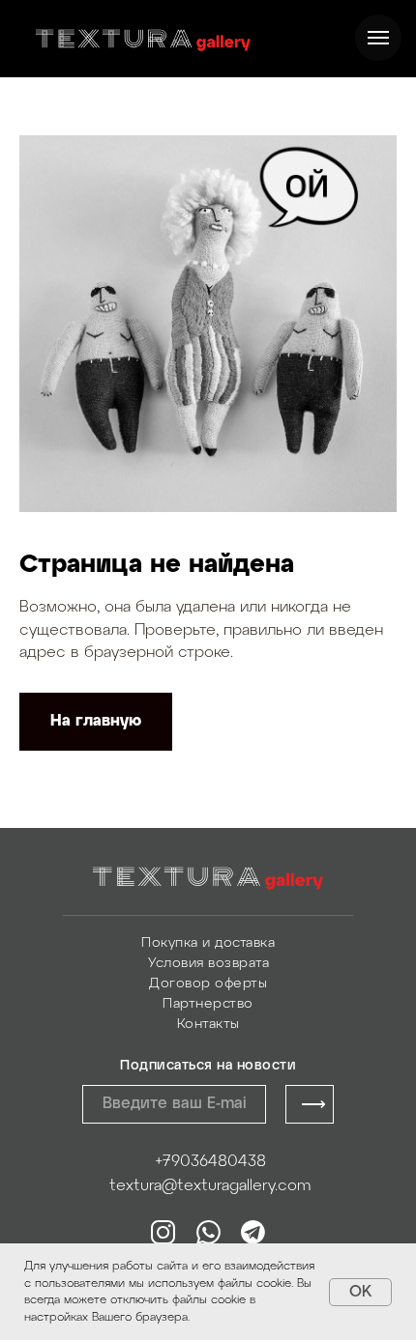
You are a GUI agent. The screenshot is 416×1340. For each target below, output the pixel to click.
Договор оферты (208, 984)
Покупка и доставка (208, 943)
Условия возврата (208, 963)
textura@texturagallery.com (210, 1186)
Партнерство (208, 1004)
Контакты (208, 1024)
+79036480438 (210, 1162)
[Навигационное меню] (378, 37)
